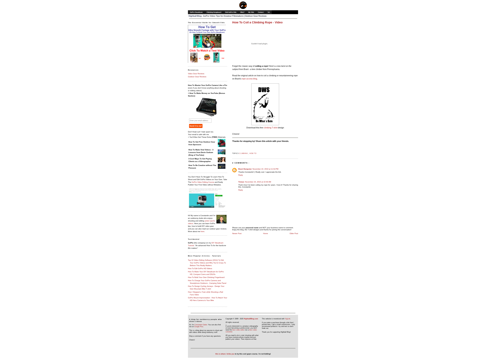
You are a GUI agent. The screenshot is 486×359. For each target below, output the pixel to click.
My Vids (251, 12)
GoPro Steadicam (196, 12)
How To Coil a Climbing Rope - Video (257, 22)
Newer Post (236, 233)
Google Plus (198, 327)
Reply (240, 175)
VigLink (287, 319)
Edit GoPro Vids (230, 12)
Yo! (269, 12)
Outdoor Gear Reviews (197, 77)
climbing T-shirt (270, 128)
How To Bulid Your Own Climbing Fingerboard (206, 277)
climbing (243, 153)
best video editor (238, 330)
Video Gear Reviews (196, 74)
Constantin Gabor (200, 325)
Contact (261, 12)
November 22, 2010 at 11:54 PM (265, 169)
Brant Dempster (245, 169)
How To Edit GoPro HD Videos (200, 268)
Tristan (241, 182)
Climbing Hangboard (214, 12)
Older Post (294, 233)
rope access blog (249, 79)
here (202, 231)
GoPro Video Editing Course (203, 182)
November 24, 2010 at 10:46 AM (258, 182)
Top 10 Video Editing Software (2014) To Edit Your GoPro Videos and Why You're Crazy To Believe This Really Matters (207, 262)
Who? (242, 12)
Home (265, 233)
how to (252, 153)
